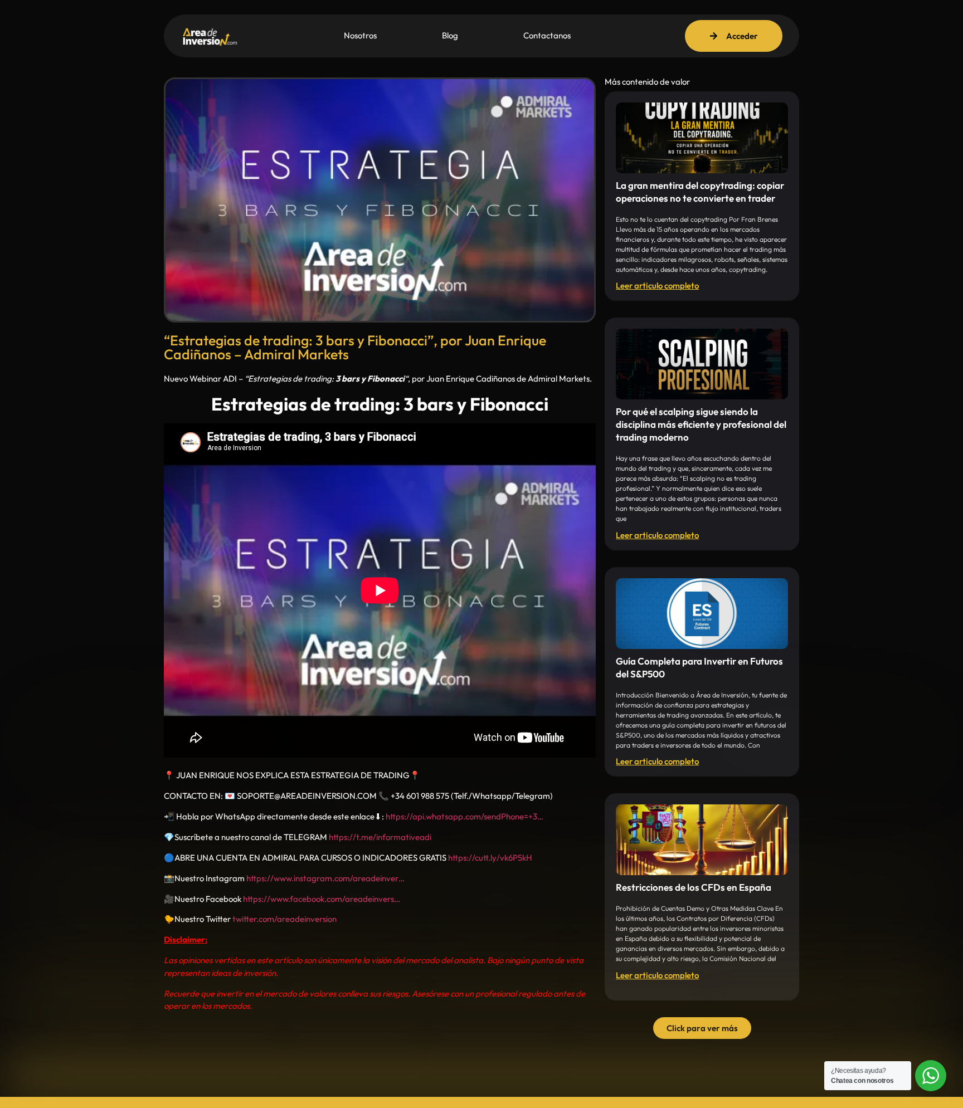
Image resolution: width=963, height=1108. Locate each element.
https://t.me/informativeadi (380, 837)
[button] (702, 1028)
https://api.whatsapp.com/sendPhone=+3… (464, 816)
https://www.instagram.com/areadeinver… (325, 878)
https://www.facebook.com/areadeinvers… (321, 899)
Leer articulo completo (657, 285)
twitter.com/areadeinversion (284, 919)
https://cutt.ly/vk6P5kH (490, 857)
